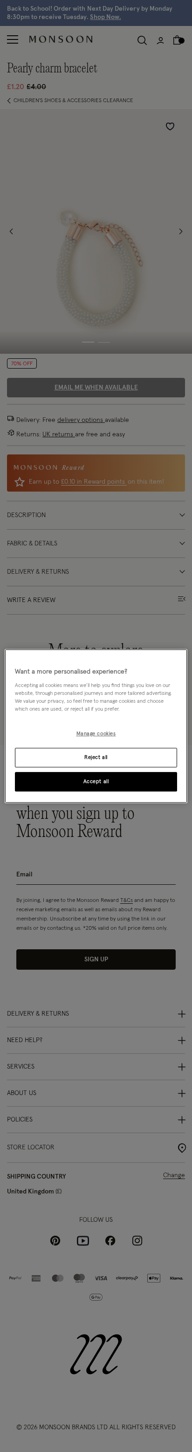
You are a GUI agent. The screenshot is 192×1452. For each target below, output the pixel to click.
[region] (96, 726)
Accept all (96, 781)
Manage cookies (96, 733)
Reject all (96, 757)
